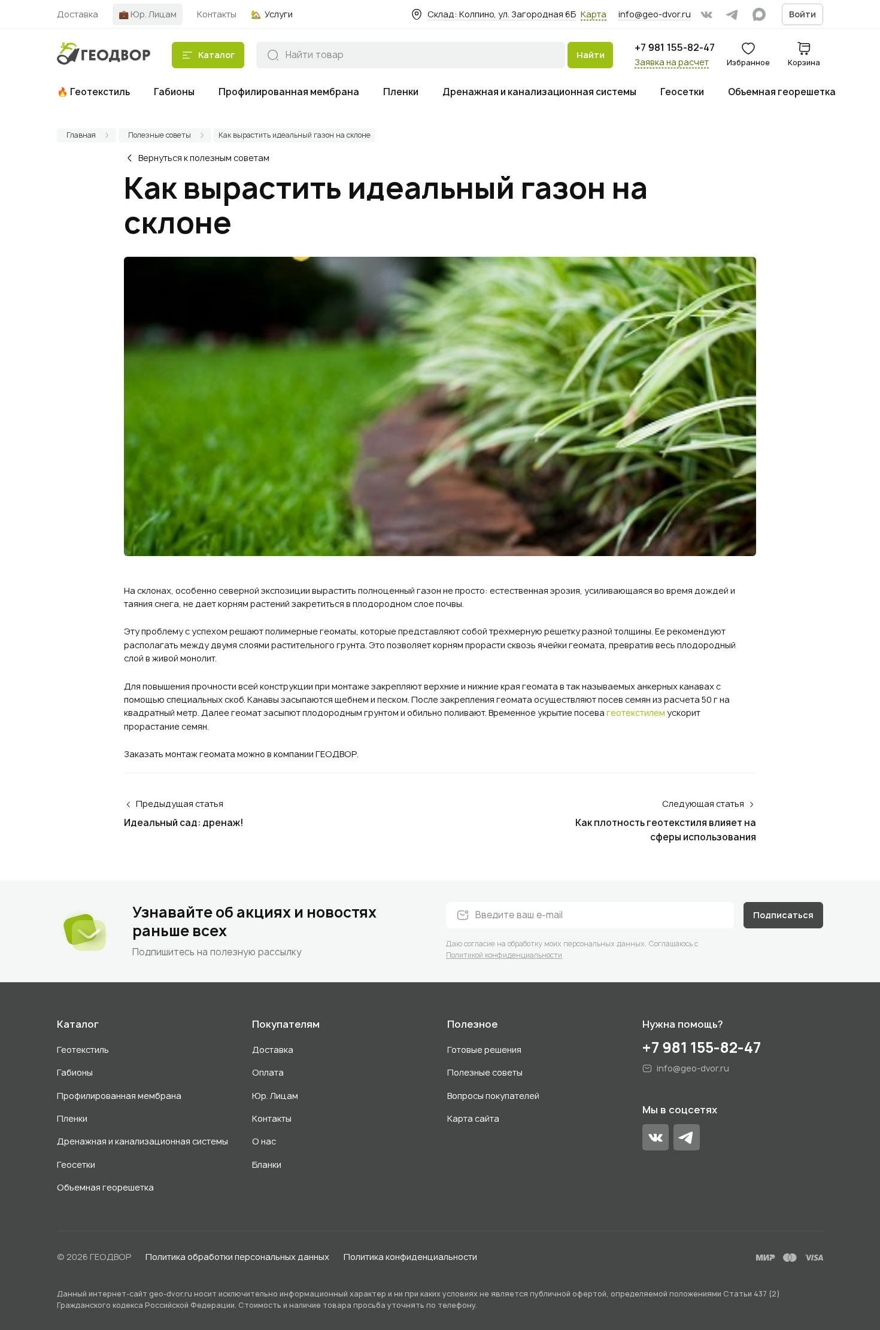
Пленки (72, 1118)
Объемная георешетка (105, 1187)
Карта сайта (473, 1118)
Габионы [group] (174, 92)
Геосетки (76, 1164)
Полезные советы (485, 1072)
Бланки (266, 1164)
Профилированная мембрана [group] (289, 92)
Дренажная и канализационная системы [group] (539, 92)
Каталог (78, 1024)
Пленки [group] (400, 92)
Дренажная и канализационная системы (142, 1141)
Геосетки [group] (682, 92)
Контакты (272, 1118)
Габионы (75, 1072)
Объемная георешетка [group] (782, 92)
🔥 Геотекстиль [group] (93, 92)
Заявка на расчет (672, 62)
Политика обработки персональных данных (237, 1256)
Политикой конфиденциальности (504, 955)
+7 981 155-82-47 (675, 47)
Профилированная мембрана (119, 1095)
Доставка (272, 1049)
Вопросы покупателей (493, 1095)
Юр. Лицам (275, 1095)
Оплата (268, 1072)
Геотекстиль (83, 1049)
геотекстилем (635, 712)
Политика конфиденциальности (410, 1256)
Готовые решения (484, 1049)
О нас (264, 1141)
